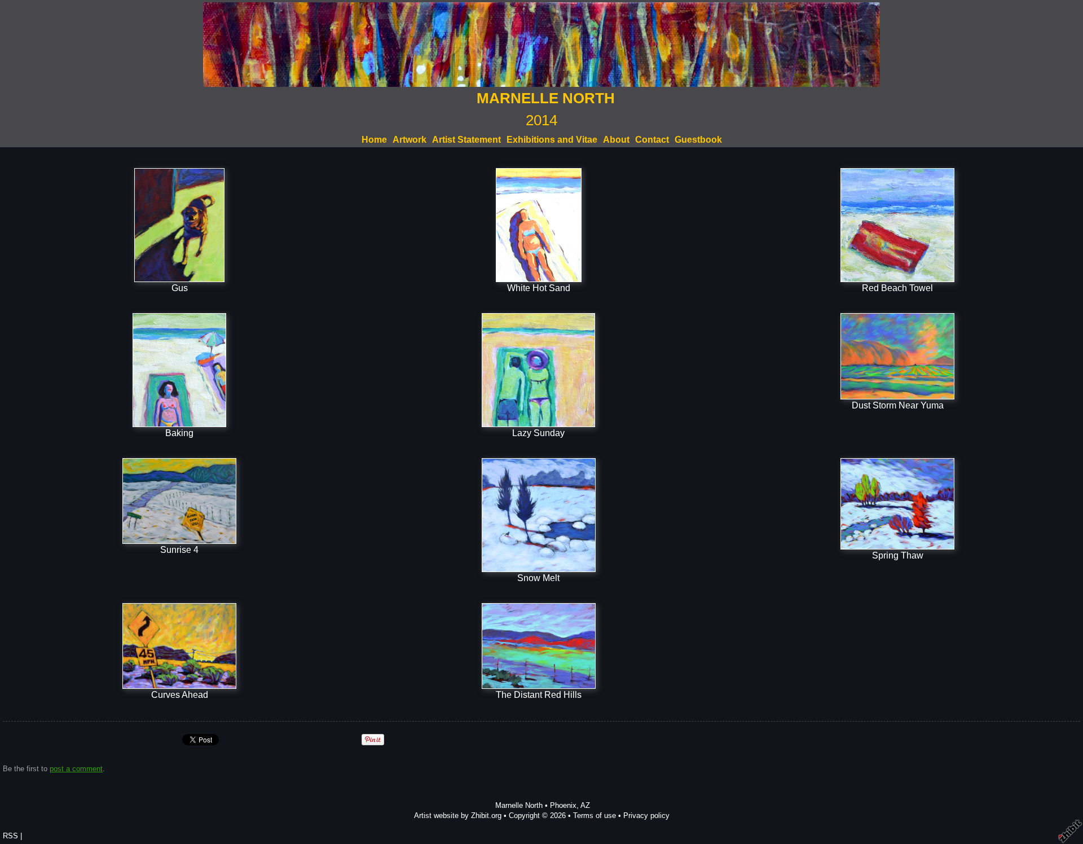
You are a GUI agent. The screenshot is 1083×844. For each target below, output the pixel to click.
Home (374, 139)
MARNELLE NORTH (546, 98)
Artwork (409, 139)
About (616, 139)
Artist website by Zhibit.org (457, 815)
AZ (585, 805)
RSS (10, 836)
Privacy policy (646, 815)
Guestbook (698, 139)
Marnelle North (519, 805)
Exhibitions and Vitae (552, 139)
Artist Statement (466, 139)
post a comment (76, 768)
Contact (652, 139)
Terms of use (594, 815)
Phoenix (563, 805)
